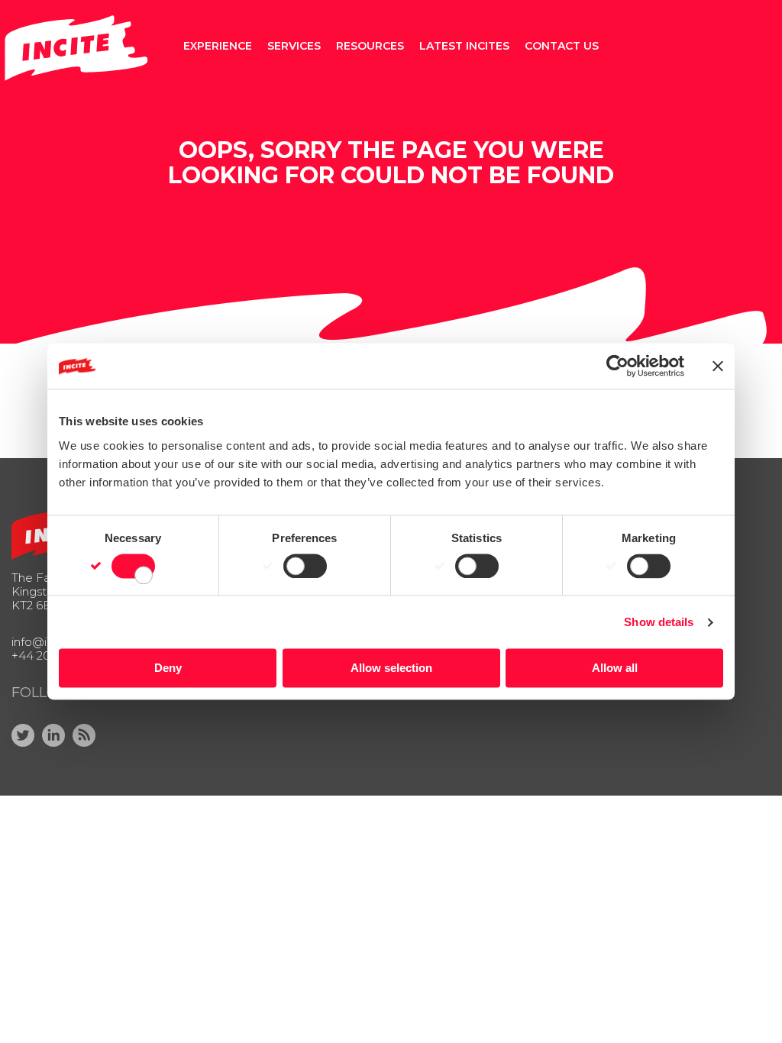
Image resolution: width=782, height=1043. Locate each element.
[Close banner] (718, 365)
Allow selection (391, 668)
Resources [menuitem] (370, 46)
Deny (168, 668)
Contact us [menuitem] (562, 46)
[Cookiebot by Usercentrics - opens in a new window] (617, 365)
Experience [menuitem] (217, 46)
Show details (658, 621)
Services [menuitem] (294, 46)
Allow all (615, 668)
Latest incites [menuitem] (464, 46)
